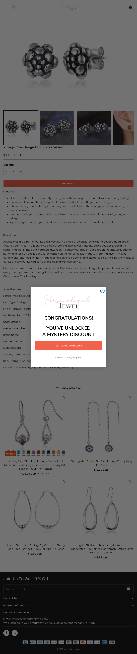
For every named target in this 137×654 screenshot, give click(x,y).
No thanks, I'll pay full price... (68, 357)
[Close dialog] (102, 291)
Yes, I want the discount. (68, 345)
